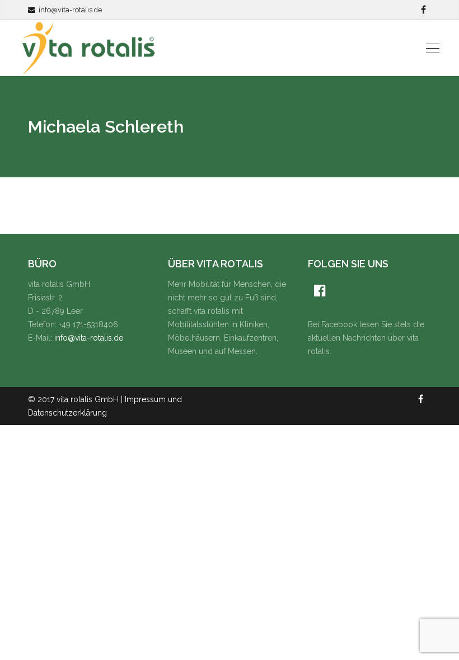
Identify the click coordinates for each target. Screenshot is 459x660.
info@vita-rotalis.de (70, 10)
